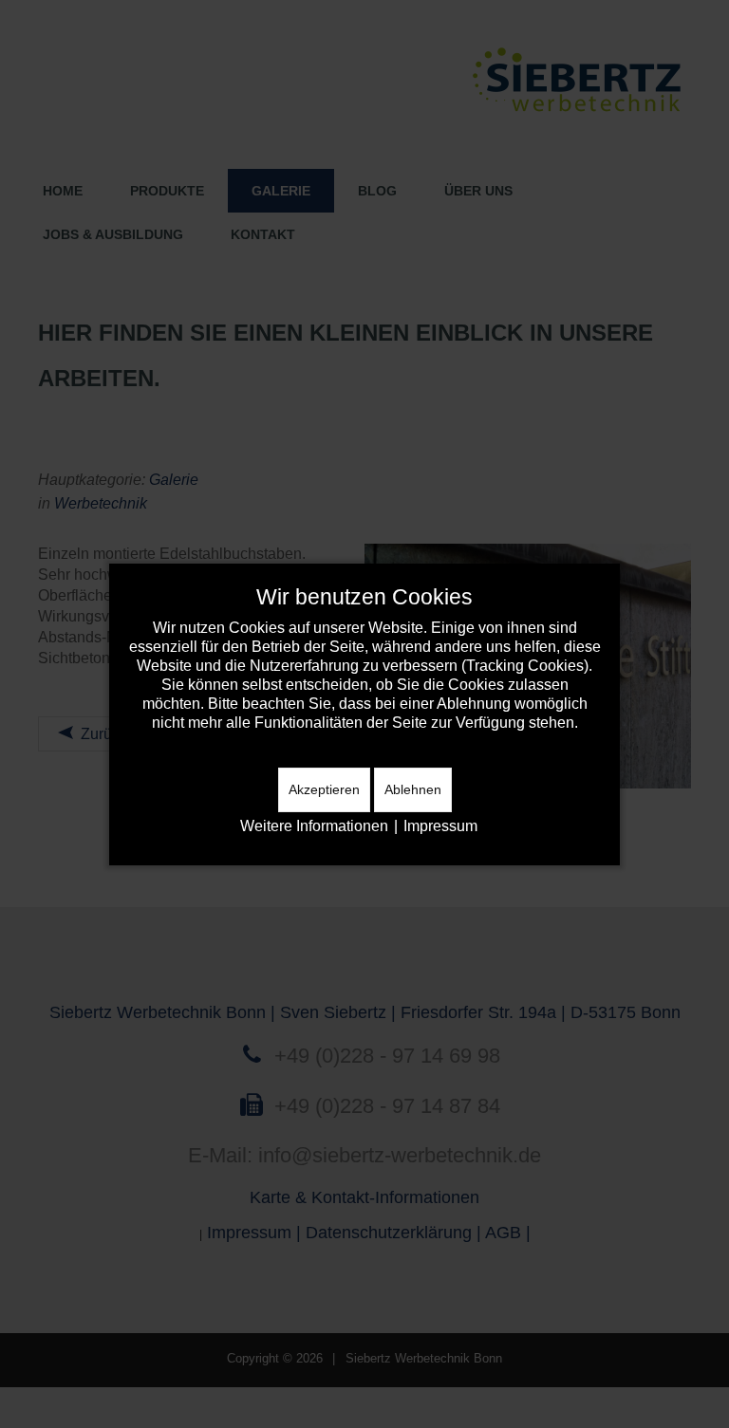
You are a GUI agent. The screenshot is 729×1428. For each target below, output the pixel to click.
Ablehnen (412, 789)
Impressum (440, 826)
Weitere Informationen (314, 826)
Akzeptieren (324, 789)
